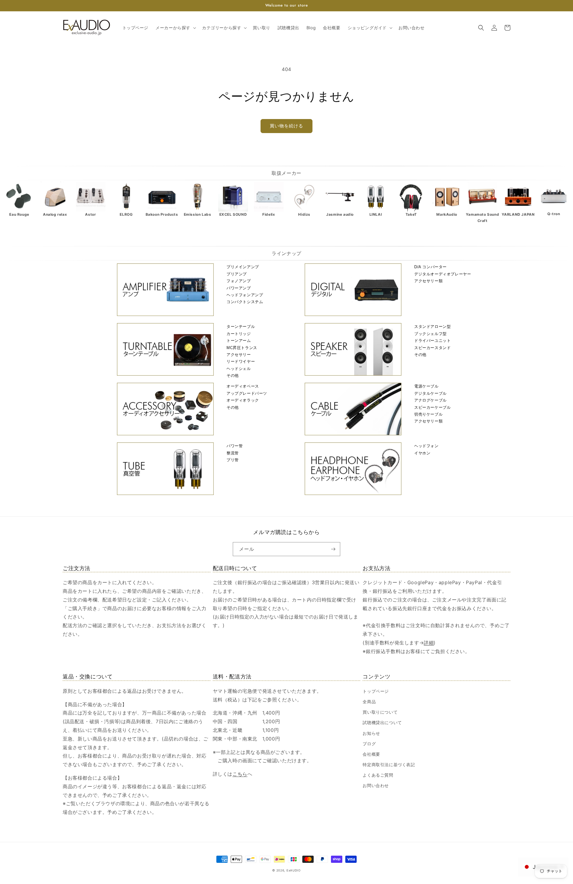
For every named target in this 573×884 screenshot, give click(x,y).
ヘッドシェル (239, 368)
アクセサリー (239, 354)
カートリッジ (239, 333)
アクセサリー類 (428, 281)
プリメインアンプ (243, 267)
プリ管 (233, 460)
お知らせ (371, 733)
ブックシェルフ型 (430, 333)
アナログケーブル (430, 400)
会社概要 (371, 754)
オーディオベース (243, 386)
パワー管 (235, 446)
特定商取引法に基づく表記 (389, 764)
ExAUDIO (293, 870)
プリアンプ (237, 274)
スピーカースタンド (432, 347)
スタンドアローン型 (432, 326)
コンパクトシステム (245, 302)
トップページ (376, 691)
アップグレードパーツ (247, 393)
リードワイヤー (241, 361)
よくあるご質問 (378, 774)
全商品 (369, 701)
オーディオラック (243, 400)
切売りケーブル (428, 414)
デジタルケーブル (430, 393)
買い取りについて (380, 712)
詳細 (429, 643)
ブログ (369, 743)
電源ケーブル (426, 386)
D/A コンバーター (430, 267)
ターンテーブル (241, 326)
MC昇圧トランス (242, 347)
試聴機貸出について (382, 722)
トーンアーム (239, 340)
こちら (239, 774)
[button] (175, 27)
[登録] (333, 549)
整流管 (233, 453)
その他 (233, 375)
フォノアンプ (239, 281)
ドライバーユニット (432, 340)
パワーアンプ (239, 288)
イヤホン (422, 453)
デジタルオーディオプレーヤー (442, 274)
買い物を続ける (286, 126)
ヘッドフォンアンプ (245, 295)
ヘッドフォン (426, 446)
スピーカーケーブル (432, 407)
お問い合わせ (376, 785)
